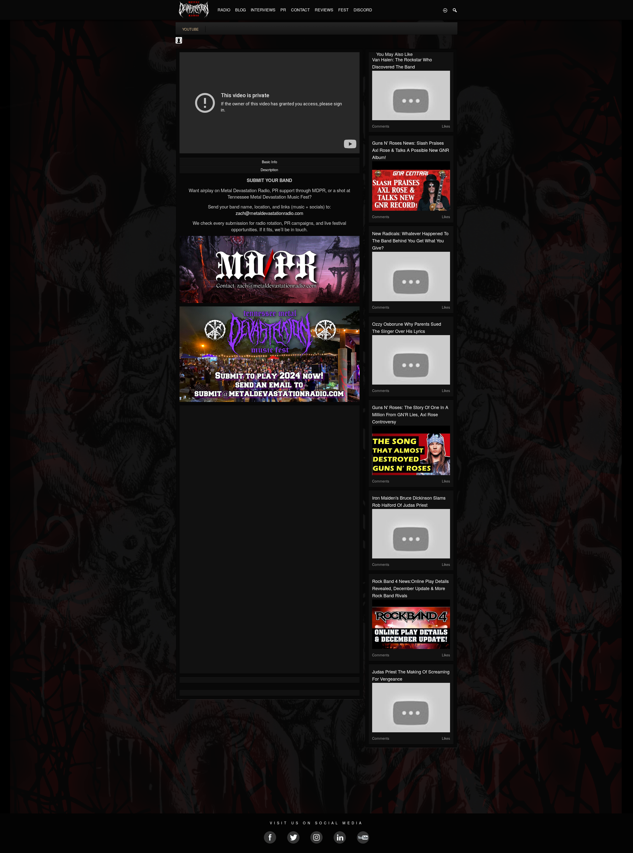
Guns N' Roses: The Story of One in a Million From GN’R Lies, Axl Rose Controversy (410, 414)
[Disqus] (269, 475)
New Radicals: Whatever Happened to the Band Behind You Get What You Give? (410, 240)
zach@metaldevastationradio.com (269, 213)
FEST (343, 10)
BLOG (240, 10)
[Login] (445, 10)
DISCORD (363, 10)
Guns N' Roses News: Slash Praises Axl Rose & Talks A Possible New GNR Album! (410, 149)
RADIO (224, 10)
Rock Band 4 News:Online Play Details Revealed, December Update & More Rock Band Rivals (410, 588)
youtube (190, 29)
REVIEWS (324, 10)
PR (283, 10)
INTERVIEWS (263, 10)
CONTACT (300, 10)
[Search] (454, 10)
